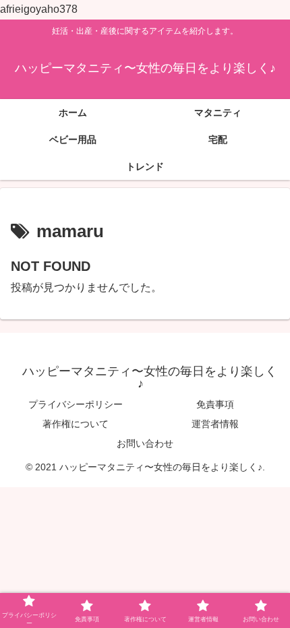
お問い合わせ (145, 443)
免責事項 (215, 404)
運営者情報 (215, 423)
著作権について (75, 423)
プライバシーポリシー (75, 404)
